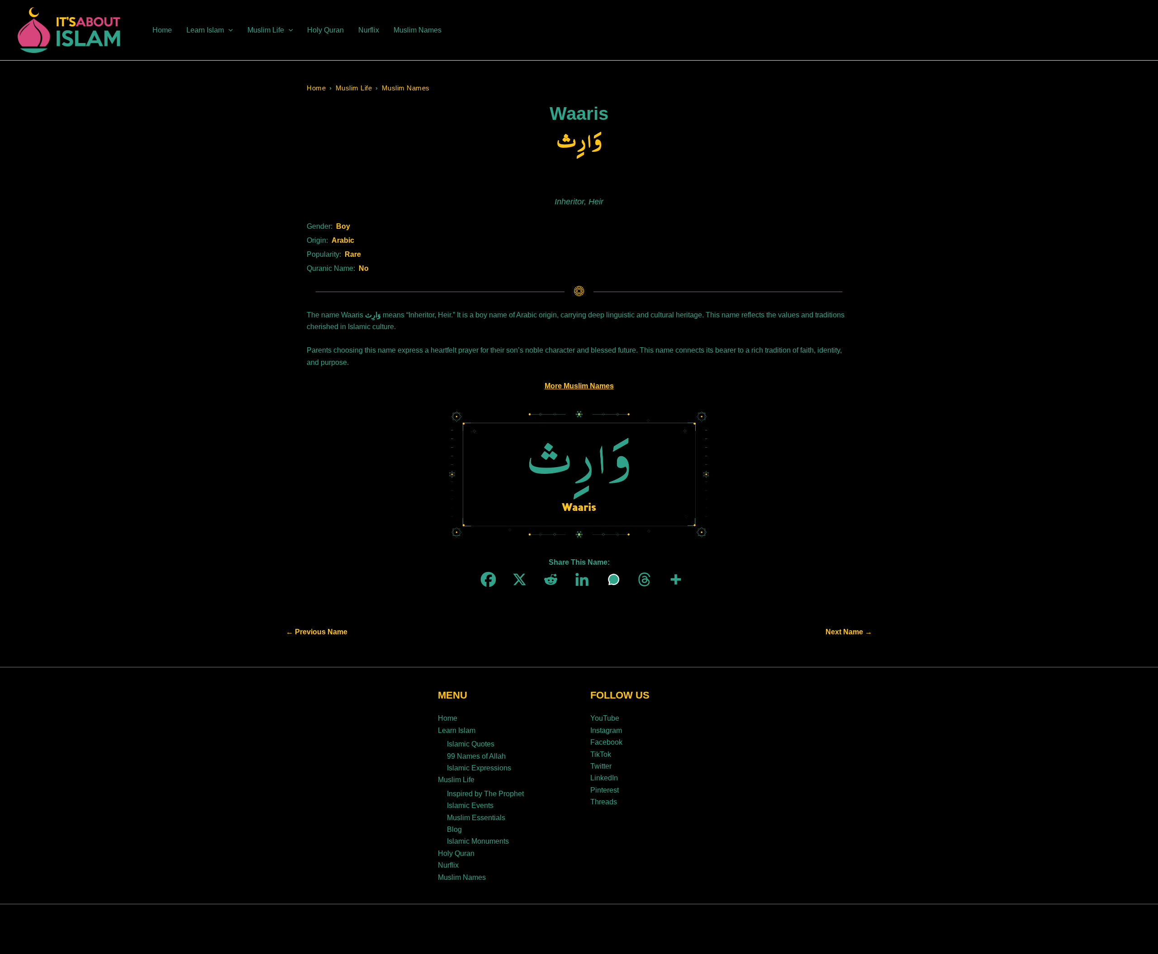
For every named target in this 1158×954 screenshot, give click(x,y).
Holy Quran (456, 853)
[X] (517, 579)
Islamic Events (470, 805)
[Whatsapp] (610, 579)
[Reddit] (548, 579)
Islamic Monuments (478, 841)
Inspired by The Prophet (485, 794)
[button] (228, 30)
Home (316, 88)
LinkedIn (604, 778)
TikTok (600, 754)
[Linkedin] (579, 579)
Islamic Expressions (479, 768)
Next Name (849, 632)
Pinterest (604, 790)
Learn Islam (456, 730)
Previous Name (316, 632)
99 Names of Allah (476, 756)
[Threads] (642, 579)
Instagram (606, 730)
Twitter (601, 766)
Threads (603, 802)
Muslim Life (354, 88)
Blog (454, 829)
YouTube (604, 718)
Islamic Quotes (470, 744)
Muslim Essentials (476, 818)
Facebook (606, 742)
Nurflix (448, 865)
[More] (673, 579)
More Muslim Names (579, 386)
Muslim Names (406, 88)
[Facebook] (485, 579)
